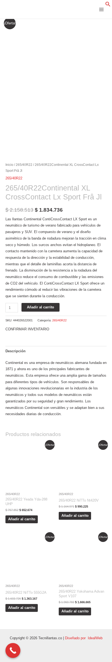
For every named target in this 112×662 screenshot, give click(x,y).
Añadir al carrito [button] (21, 519)
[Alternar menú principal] (101, 9)
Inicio (9, 164)
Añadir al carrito (40, 307)
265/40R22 (24, 164)
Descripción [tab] (15, 351)
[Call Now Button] (12, 650)
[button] (108, 6)
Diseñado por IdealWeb (83, 638)
